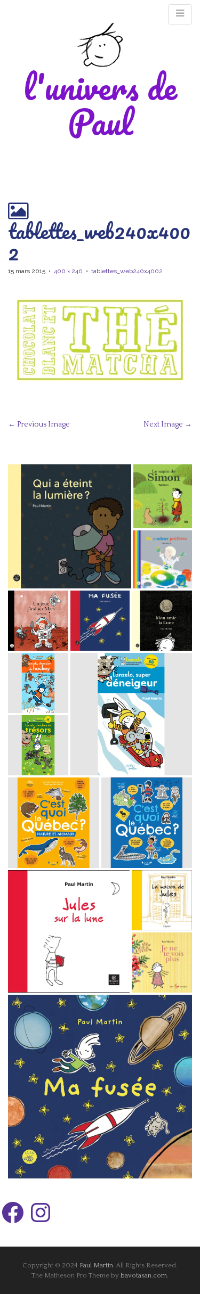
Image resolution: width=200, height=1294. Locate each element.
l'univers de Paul (100, 104)
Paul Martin (96, 1265)
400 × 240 (68, 271)
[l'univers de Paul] (100, 44)
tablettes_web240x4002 (127, 271)
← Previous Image (39, 424)
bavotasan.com (144, 1275)
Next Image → (167, 424)
